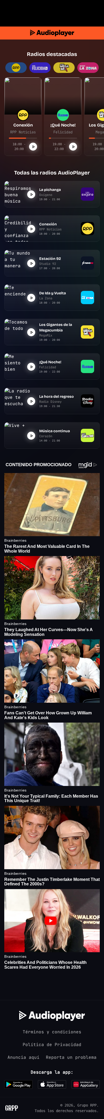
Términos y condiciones (52, 1032)
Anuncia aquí (23, 1057)
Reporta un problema (71, 1057)
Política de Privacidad (52, 1044)
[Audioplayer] (52, 33)
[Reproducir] (33, 147)
